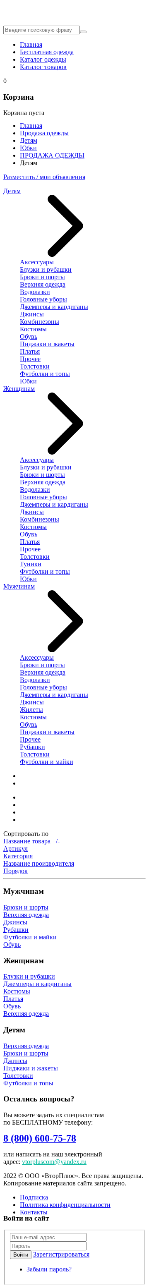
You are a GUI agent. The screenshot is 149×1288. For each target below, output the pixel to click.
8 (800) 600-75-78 (39, 1138)
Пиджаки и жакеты (47, 343)
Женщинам (19, 388)
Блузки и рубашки (46, 269)
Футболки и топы (45, 373)
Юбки (28, 147)
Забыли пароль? (49, 1269)
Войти (20, 1255)
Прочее (30, 358)
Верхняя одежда (42, 284)
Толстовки (35, 366)
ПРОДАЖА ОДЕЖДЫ (52, 155)
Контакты (34, 1212)
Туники (30, 563)
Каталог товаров (43, 66)
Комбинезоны (39, 321)
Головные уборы (43, 299)
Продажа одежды (44, 132)
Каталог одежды (43, 59)
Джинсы (32, 314)
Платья (30, 351)
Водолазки (35, 291)
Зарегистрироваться (61, 1254)
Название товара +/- (31, 841)
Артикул (15, 848)
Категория (18, 855)
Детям (28, 140)
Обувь (28, 336)
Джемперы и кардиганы (54, 306)
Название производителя (38, 863)
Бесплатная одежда (47, 51)
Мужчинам (19, 586)
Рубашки (32, 746)
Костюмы (33, 329)
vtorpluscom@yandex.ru (54, 1161)
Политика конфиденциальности (65, 1204)
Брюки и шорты (42, 276)
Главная (31, 44)
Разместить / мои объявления (44, 176)
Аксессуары (37, 262)
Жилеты (31, 709)
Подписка (34, 1197)
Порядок (15, 870)
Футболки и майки (46, 761)
